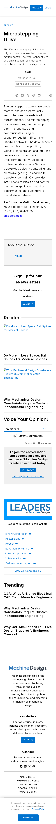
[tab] (13, 428)
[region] (28, 436)
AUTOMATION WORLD (28, 781)
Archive (8, 25)
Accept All (28, 817)
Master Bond (12, 538)
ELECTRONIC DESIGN (28, 788)
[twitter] (28, 95)
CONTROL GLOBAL (28, 784)
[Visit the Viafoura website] (44, 443)
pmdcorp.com (13, 215)
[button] (6, 8)
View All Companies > (28, 570)
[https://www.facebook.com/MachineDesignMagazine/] (21, 766)
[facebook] (16, 95)
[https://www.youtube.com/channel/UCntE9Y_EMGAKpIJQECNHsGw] (33, 766)
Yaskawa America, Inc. (18, 563)
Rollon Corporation (16, 553)
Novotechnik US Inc (17, 548)
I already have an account (28, 476)
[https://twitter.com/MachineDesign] (29, 766)
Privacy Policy (38, 809)
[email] (39, 95)
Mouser (9, 543)
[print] (50, 95)
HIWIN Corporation (16, 533)
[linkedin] (22, 95)
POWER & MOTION (28, 792)
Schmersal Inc (13, 558)
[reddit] (33, 95)
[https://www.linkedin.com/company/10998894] (25, 766)
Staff (28, 71)
